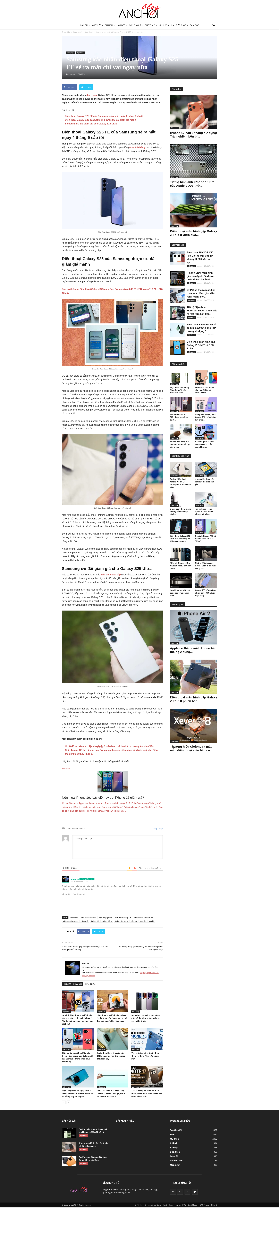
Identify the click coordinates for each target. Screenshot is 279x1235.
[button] (213, 25)
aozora (85, 963)
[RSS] (187, 1192)
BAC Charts (192, 1205)
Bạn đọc (194, 25)
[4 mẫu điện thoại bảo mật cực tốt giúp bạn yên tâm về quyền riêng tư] (206, 469)
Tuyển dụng (168, 1205)
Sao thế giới (176, 1130)
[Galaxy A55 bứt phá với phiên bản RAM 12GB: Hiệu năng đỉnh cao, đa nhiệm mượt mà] (206, 580)
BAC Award (204, 1205)
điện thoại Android (88, 917)
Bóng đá (174, 1156)
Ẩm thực (96, 25)
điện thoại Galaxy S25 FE (143, 917)
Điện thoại (80, 53)
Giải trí (84, 25)
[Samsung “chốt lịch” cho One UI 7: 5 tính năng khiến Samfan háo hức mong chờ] (206, 432)
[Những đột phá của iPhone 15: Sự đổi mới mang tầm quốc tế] (206, 553)
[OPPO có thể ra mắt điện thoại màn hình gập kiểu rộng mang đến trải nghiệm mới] (177, 295)
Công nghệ (135, 25)
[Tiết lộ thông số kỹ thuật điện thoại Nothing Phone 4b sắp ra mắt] (147, 1039)
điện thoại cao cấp (111, 574)
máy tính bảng (137, 147)
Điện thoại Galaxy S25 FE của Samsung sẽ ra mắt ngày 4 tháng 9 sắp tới (104, 116)
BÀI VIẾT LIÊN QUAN (73, 984)
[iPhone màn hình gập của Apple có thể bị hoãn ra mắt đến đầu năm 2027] (69, 1147)
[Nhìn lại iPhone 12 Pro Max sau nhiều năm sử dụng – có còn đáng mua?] (181, 553)
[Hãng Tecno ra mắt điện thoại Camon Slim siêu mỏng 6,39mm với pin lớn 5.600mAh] (112, 1076)
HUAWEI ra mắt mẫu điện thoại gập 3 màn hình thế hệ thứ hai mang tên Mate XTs (109, 746)
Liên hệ (214, 1205)
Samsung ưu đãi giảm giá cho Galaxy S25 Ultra (91, 123)
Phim (172, 1134)
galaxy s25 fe (107, 921)
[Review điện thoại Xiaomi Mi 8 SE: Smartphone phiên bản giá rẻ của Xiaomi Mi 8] (181, 469)
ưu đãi (151, 921)
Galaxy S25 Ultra (121, 921)
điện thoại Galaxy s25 (123, 917)
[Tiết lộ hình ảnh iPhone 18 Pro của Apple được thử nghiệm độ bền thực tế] (193, 161)
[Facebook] (173, 1192)
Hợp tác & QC (180, 1205)
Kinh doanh (165, 25)
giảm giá (134, 921)
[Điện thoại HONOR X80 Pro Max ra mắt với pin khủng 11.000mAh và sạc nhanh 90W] (177, 258)
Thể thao (150, 25)
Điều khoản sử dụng (153, 1205)
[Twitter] (195, 1192)
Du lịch (109, 25)
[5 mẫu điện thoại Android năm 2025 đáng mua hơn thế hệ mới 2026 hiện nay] (112, 1039)
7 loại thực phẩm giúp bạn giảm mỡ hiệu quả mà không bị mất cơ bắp (85, 948)
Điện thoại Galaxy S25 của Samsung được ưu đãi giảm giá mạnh (100, 120)
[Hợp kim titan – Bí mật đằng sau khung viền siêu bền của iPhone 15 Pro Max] (181, 580)
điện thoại (91, 95)
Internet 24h (176, 1160)
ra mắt (142, 921)
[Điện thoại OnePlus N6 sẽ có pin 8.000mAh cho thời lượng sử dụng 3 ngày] (177, 330)
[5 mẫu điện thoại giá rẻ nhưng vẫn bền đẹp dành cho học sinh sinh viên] (181, 499)
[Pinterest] (180, 1192)
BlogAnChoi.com (110, 1189)
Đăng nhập (157, 828)
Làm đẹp (121, 25)
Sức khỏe (181, 25)
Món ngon (175, 1164)
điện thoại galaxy (105, 917)
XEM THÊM (90, 984)
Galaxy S (85, 921)
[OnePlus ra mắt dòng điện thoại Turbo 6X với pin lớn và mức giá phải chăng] (69, 1161)
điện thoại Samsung (70, 921)
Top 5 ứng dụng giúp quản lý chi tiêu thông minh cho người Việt (140, 948)
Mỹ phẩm (174, 1138)
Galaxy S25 (95, 921)
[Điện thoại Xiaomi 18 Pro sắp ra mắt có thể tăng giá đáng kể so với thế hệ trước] (147, 1001)
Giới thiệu (138, 1205)
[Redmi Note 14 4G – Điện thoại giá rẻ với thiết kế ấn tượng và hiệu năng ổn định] (181, 404)
